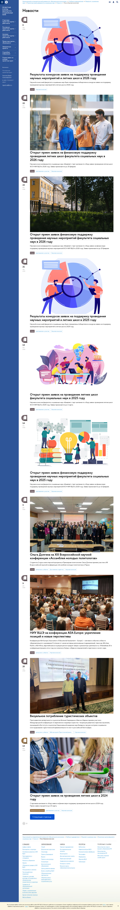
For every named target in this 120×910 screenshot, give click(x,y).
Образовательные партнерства (46, 874)
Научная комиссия (41, 89)
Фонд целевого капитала (29, 869)
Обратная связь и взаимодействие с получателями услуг (46, 879)
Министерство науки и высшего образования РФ (105, 848)
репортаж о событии (42, 569)
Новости (35, 839)
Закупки (24, 863)
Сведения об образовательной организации (27, 886)
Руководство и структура (29, 849)
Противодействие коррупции (27, 873)
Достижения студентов (56, 569)
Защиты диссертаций (65, 858)
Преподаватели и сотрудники (27, 857)
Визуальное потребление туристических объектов (63, 716)
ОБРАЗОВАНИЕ (46, 844)
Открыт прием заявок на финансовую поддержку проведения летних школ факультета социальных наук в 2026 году (67, 156)
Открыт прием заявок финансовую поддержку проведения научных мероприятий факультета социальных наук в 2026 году (69, 238)
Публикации (82, 861)
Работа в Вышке (26, 897)
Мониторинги (64, 853)
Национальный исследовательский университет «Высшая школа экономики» (43, 837)
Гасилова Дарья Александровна (6, 76)
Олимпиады (44, 852)
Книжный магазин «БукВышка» (87, 852)
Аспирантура (44, 861)
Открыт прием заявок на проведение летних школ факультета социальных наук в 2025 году (64, 396)
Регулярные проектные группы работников (8, 28)
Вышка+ (43, 857)
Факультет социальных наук (88, 837)
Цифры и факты (26, 847)
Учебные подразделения (73, 837)
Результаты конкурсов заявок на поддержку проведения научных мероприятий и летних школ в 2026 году (68, 76)
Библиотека (82, 847)
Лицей (43, 847)
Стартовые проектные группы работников (8, 21)
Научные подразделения (66, 847)
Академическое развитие (67, 861)
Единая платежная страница (30, 895)
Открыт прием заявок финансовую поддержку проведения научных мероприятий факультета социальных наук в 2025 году (69, 476)
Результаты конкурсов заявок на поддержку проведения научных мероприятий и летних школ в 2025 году (68, 318)
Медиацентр (82, 857)
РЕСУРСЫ (82, 844)
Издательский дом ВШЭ (85, 849)
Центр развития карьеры (48, 868)
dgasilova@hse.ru (7, 85)
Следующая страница (41, 817)
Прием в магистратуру (47, 859)
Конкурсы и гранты (65, 863)
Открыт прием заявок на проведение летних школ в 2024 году (69, 797)
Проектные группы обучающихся (8, 42)
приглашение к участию (42, 171)
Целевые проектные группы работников (8, 35)
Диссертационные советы (67, 856)
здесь (104, 904)
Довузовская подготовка (48, 849)
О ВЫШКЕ (25, 844)
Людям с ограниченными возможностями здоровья (29, 891)
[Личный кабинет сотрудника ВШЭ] (113, 2)
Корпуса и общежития (28, 860)
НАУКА (62, 844)
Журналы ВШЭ (83, 859)
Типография (82, 854)
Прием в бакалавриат (47, 854)
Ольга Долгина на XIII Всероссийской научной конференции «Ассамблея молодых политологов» (63, 556)
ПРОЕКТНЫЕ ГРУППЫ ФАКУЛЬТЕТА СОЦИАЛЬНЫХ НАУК (7, 11)
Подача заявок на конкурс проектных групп (7, 59)
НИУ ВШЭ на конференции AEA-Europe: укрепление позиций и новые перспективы (65, 634)
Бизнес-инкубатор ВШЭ (47, 871)
